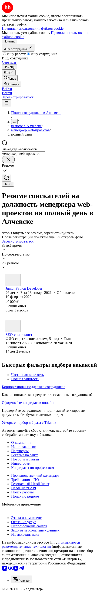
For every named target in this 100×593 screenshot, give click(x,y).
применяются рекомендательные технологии (41, 544)
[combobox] (23, 149)
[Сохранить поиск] (6, 178)
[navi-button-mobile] (6, 103)
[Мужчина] (13, 280)
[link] (10, 78)
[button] (7, 89)
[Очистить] (8, 159)
